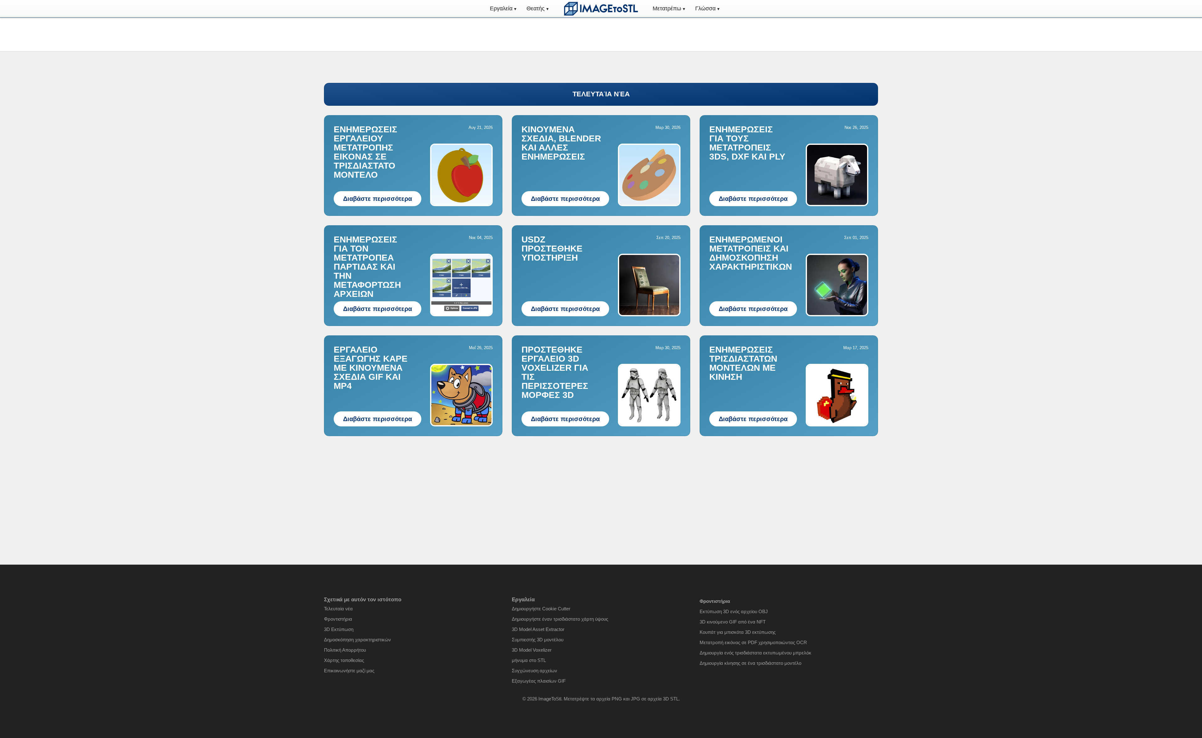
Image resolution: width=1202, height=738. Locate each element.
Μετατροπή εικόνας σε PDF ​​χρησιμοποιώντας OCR (753, 642)
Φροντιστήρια (338, 619)
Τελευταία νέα (338, 608)
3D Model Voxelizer (532, 650)
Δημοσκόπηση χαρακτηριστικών (357, 639)
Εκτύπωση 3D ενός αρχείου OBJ (734, 611)
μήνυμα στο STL (529, 660)
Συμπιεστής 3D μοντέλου (537, 639)
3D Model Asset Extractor (538, 629)
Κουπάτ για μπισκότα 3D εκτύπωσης (738, 632)
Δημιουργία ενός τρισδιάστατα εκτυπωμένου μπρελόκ (755, 652)
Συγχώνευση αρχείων (534, 670)
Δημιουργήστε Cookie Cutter (541, 608)
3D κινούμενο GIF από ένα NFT (733, 621)
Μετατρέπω (667, 8)
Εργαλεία (501, 8)
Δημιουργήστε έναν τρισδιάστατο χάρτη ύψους (560, 619)
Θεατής (536, 8)
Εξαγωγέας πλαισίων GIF (539, 681)
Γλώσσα (705, 8)
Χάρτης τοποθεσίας (344, 660)
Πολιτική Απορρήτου (345, 650)
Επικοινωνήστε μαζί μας (349, 670)
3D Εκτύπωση (338, 629)
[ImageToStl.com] (601, 8)
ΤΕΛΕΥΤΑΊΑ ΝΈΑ (601, 94)
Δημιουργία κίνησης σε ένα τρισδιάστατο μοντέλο (750, 663)
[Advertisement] (601, 489)
